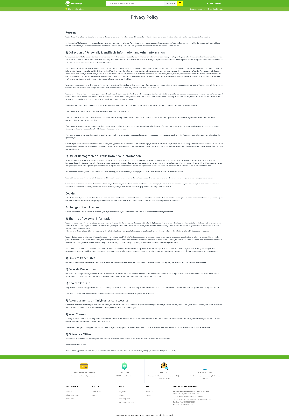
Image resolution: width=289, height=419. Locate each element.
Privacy (94, 395)
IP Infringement (124, 399)
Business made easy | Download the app (207, 9)
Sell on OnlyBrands (72, 395)
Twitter (148, 395)
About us (68, 392)
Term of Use (96, 392)
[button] (170, 3)
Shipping (122, 395)
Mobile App (69, 399)
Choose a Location (76, 9)
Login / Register (215, 3)
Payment (122, 392)
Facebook (149, 392)
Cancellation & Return (127, 402)
